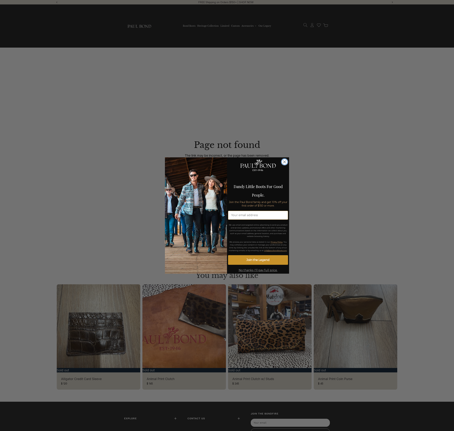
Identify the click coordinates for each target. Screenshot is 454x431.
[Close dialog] (284, 162)
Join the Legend (258, 260)
